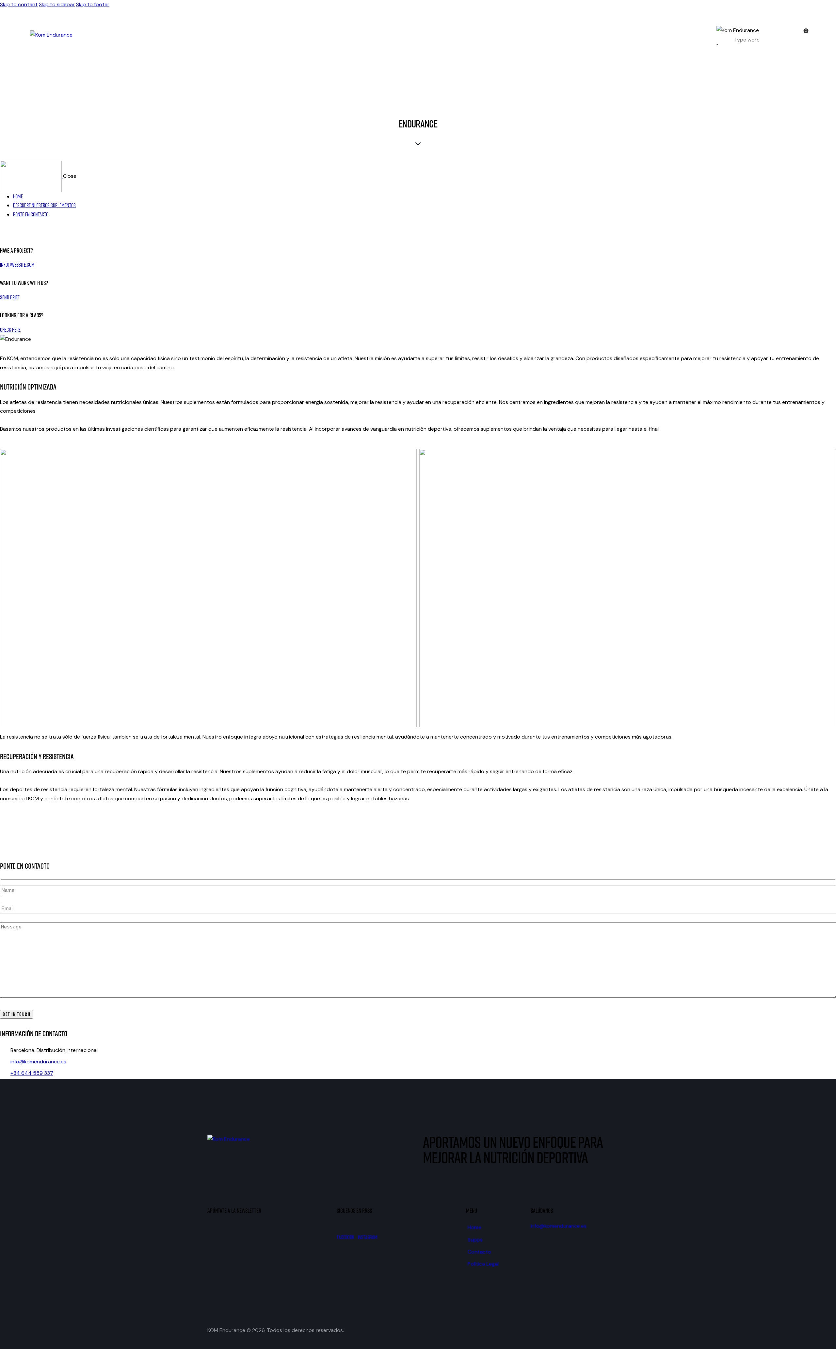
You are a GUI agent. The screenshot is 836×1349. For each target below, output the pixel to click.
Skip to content (19, 4)
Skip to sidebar (57, 4)
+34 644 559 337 (31, 1073)
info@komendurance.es (38, 1061)
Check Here (10, 329)
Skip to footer (92, 4)
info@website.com (17, 264)
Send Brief (10, 297)
